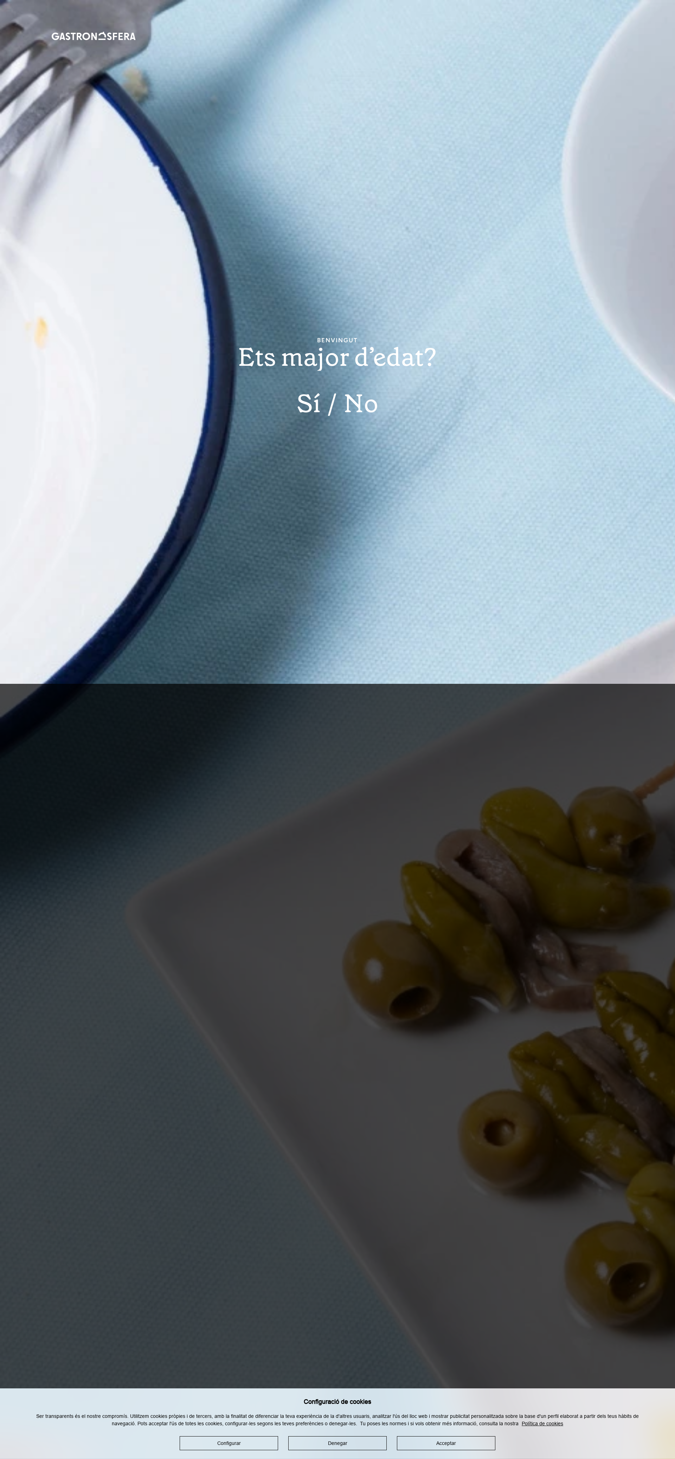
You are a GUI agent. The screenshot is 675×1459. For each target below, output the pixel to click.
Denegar (337, 1443)
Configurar (229, 1443)
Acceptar (446, 1443)
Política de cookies (542, 1423)
